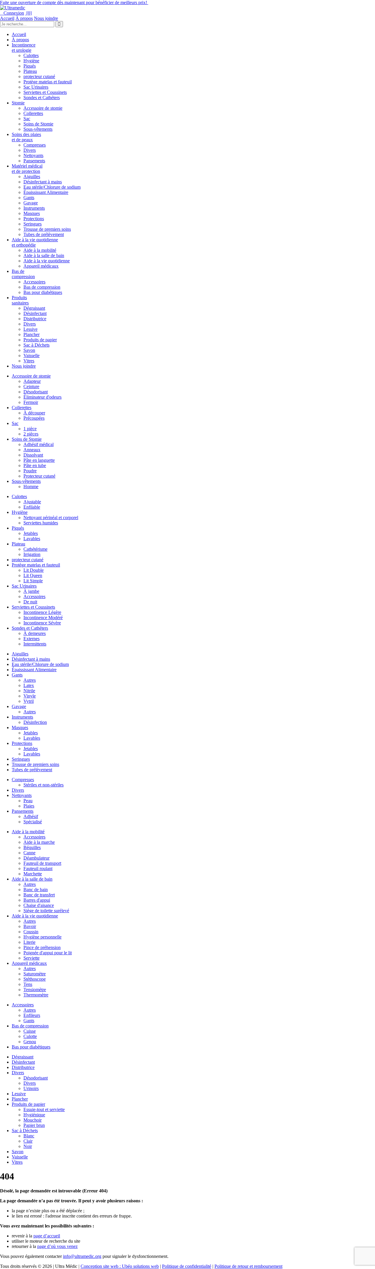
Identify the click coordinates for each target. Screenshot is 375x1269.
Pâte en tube (34, 465)
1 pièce (30, 428)
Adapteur (32, 381)
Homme (30, 486)
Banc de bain (35, 889)
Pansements (34, 160)
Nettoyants (33, 155)
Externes (31, 638)
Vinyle (29, 695)
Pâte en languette (39, 460)
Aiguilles (31, 176)
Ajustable (32, 501)
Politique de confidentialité (186, 1266)
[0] (28, 13)
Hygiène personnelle (42, 936)
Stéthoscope (34, 979)
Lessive (30, 329)
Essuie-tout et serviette (44, 1109)
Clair (28, 1141)
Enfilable (31, 506)
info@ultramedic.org (82, 1256)
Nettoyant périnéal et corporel (50, 517)
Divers (29, 150)
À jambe (31, 591)
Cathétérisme (35, 549)
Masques (31, 213)
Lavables (31, 538)
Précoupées (34, 418)
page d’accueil (46, 1235)
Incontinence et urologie (23, 47)
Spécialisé (32, 821)
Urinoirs (31, 1088)
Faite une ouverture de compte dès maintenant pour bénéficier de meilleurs (74, 2)
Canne (29, 852)
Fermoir (30, 402)
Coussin (30, 931)
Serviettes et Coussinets (45, 92)
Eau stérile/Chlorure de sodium (52, 187)
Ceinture (31, 386)
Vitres (28, 360)
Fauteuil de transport (42, 863)
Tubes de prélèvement (43, 234)
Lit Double (33, 570)
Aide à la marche (39, 842)
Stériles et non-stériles (43, 784)
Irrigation (31, 554)
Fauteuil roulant (37, 868)
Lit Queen (32, 575)
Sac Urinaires (35, 87)
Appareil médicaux (41, 266)
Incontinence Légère (42, 612)
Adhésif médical (38, 444)
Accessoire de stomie (42, 108)
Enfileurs (31, 1015)
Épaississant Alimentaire (45, 192)
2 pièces (30, 433)
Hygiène (31, 60)
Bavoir (29, 926)
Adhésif (30, 816)
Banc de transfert (39, 894)
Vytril (28, 701)
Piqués (29, 65)
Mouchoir (32, 1120)
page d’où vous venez (57, 1246)
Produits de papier (40, 339)
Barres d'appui (36, 900)
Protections (33, 218)
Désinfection (35, 722)
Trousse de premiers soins (47, 229)
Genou (29, 1041)
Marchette (32, 873)
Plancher (31, 334)
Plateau (30, 71)
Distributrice (34, 318)
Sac (26, 118)
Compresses (34, 144)
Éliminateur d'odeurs (42, 397)
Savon (29, 350)
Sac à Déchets (36, 344)
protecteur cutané (39, 76)
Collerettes (33, 113)
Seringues (32, 223)
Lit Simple (33, 580)
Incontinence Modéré (43, 617)
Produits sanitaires (20, 300)
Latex (28, 685)
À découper (34, 412)
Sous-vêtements (37, 129)
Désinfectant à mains (42, 181)
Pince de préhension (42, 947)
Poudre (30, 470)
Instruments (34, 208)
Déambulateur (36, 857)
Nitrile (29, 690)
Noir (27, 1146)
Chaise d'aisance (38, 905)
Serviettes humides (40, 522)
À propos (24, 18)
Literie (29, 942)
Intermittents (34, 643)
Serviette (31, 957)
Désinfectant (35, 313)
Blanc (28, 1135)
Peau (28, 800)
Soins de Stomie (38, 123)
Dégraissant (34, 308)
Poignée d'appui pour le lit (47, 952)
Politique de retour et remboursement (248, 1266)
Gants (28, 197)
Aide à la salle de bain (43, 255)
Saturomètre (34, 973)
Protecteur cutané (39, 475)
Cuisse (29, 1031)
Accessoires (34, 281)
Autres (29, 680)
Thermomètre (35, 994)
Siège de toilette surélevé (46, 910)
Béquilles (32, 847)
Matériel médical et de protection (27, 168)
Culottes (31, 55)
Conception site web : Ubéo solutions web (120, 1266)
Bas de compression (23, 274)
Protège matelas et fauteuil (47, 81)
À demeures (34, 633)
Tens (27, 984)
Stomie (18, 102)
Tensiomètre (34, 989)
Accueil (7, 18)
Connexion (12, 13)
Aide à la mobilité (39, 250)
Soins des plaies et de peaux (26, 137)
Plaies (28, 805)
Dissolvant (33, 454)
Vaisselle (31, 355)
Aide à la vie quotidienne (46, 260)
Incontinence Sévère (42, 622)
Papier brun (34, 1125)
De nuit (30, 601)
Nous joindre (46, 18)
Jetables (30, 533)
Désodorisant (35, 391)
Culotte (30, 1036)
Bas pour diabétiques (42, 292)
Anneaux (31, 449)
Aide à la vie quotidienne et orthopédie (35, 242)
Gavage (30, 202)
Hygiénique (34, 1114)
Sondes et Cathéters (41, 97)
